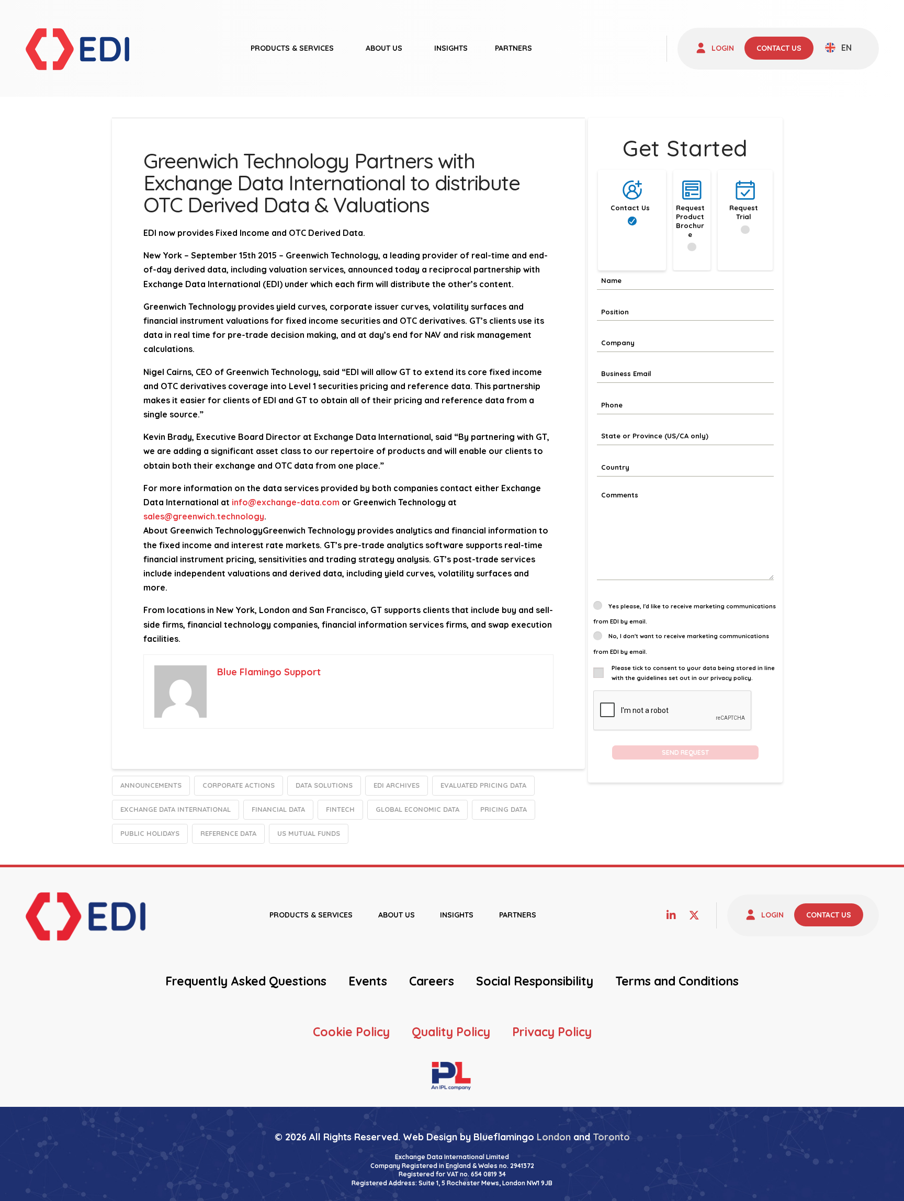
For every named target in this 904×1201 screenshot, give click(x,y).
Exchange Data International (175, 809)
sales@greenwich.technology (203, 516)
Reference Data (228, 833)
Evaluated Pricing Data (483, 785)
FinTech (340, 809)
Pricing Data (503, 809)
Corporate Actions (238, 785)
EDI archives (397, 785)
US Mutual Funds (308, 833)
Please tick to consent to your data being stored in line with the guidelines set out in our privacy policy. (693, 673)
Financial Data (278, 809)
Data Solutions (324, 785)
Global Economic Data (417, 809)
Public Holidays (149, 833)
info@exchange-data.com (286, 502)
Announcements (151, 785)
